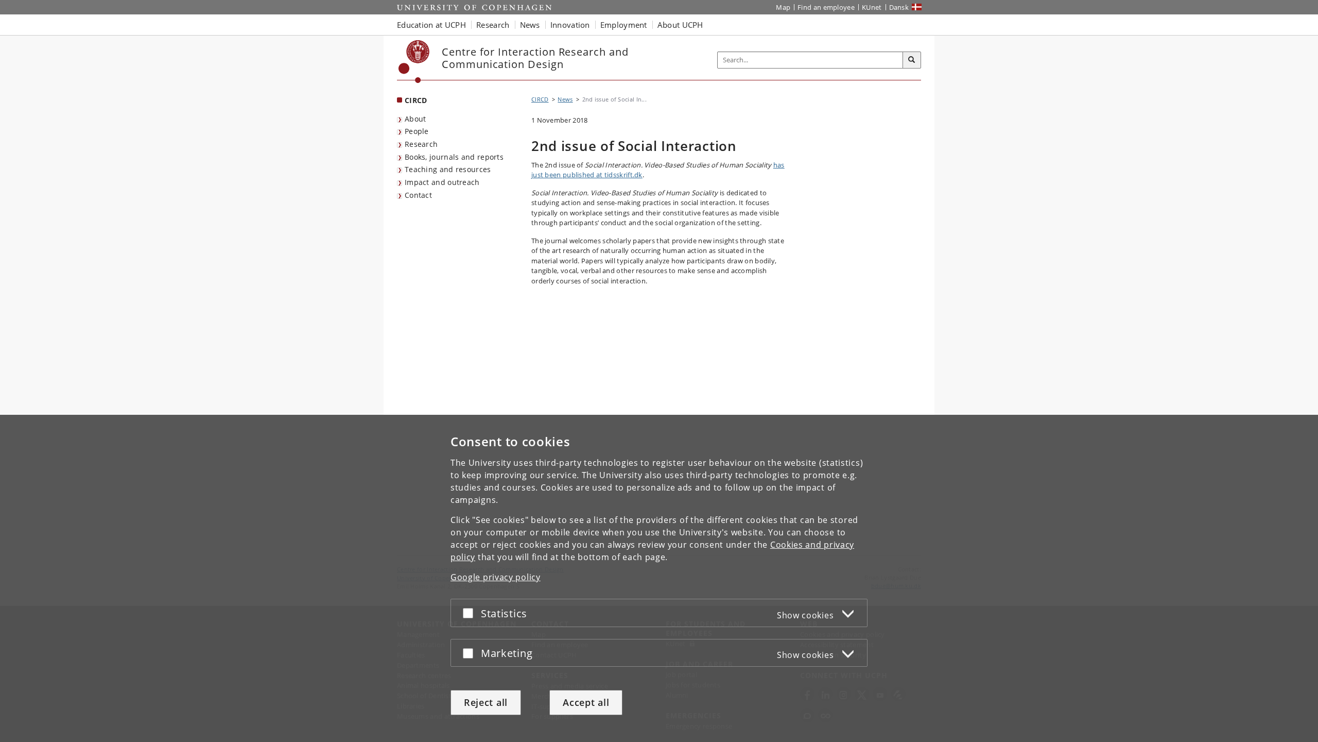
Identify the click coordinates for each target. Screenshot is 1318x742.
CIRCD (416, 100)
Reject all (486, 702)
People (417, 131)
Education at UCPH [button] (431, 25)
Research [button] (492, 25)
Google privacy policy (495, 577)
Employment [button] (623, 25)
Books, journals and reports (454, 157)
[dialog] (659, 578)
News (565, 99)
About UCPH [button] (680, 25)
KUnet (872, 7)
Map (783, 7)
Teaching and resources (448, 169)
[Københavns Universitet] (414, 61)
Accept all (586, 702)
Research (421, 144)
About (415, 119)
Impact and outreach (442, 182)
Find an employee (826, 7)
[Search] (912, 60)
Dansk (899, 7)
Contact (418, 195)
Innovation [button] (570, 25)
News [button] (530, 25)
